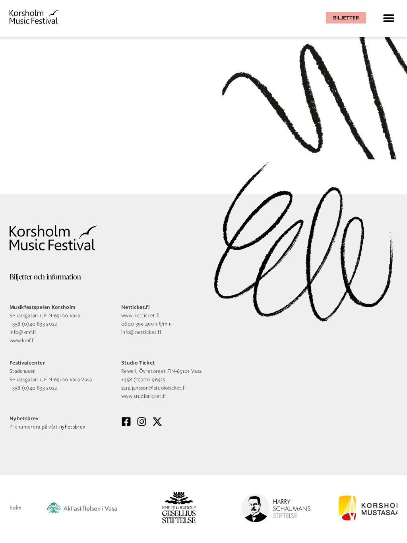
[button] (388, 18)
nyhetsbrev (72, 427)
